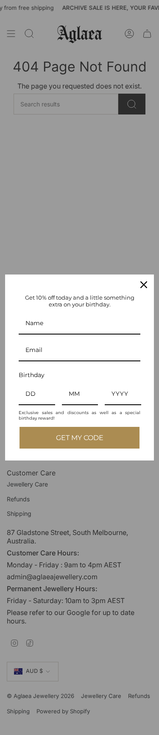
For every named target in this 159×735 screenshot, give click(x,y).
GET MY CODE (79, 438)
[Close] (144, 285)
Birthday (32, 375)
